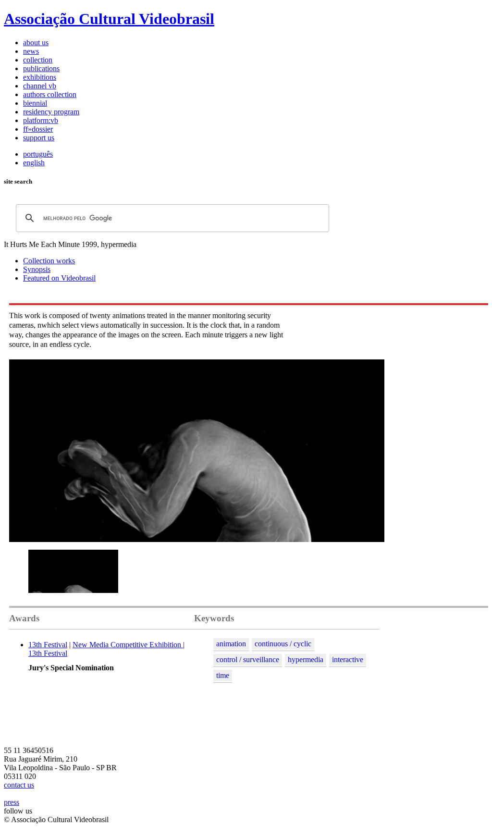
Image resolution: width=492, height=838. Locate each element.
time (222, 675)
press (11, 802)
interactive (347, 659)
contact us (19, 785)
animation (231, 644)
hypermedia (305, 659)
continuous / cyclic (283, 644)
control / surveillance (247, 659)
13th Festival (47, 645)
